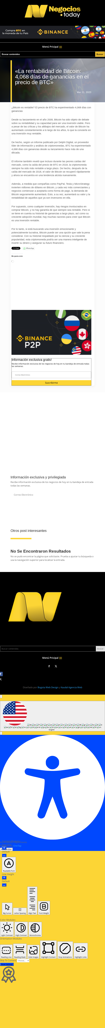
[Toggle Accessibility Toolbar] (1, 696)
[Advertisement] (51, 291)
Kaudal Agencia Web (71, 687)
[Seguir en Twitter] (56, 666)
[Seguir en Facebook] (49, 666)
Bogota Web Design (48, 687)
